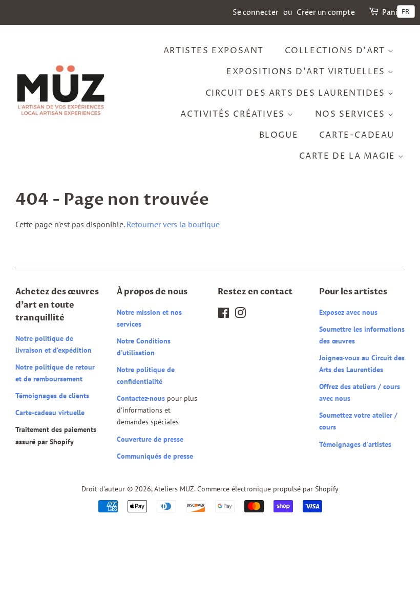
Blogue (279, 135)
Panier (393, 12)
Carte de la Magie (348, 156)
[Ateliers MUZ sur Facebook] (223, 314)
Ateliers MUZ (174, 488)
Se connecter (256, 12)
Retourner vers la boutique (173, 224)
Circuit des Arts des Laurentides (296, 93)
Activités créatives (233, 114)
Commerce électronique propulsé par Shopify (268, 488)
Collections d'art (336, 50)
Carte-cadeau (356, 135)
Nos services (351, 114)
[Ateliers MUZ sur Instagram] (240, 314)
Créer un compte (326, 12)
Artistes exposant (213, 50)
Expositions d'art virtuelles (307, 71)
